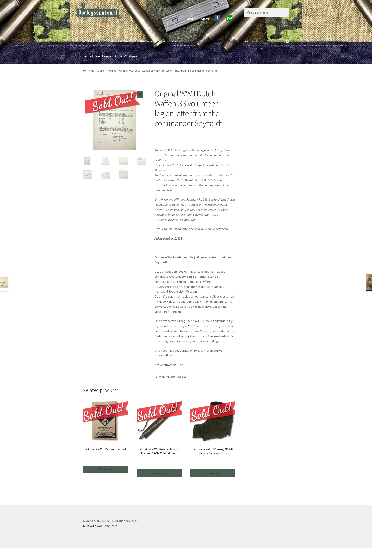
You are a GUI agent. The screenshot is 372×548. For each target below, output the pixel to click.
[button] (140, 94)
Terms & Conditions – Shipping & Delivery (110, 56)
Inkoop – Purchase (153, 41)
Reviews (204, 18)
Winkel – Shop (92, 41)
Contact (177, 41)
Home (91, 70)
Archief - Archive (106, 70)
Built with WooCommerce (100, 526)
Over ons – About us (121, 41)
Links (190, 18)
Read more (105, 469)
